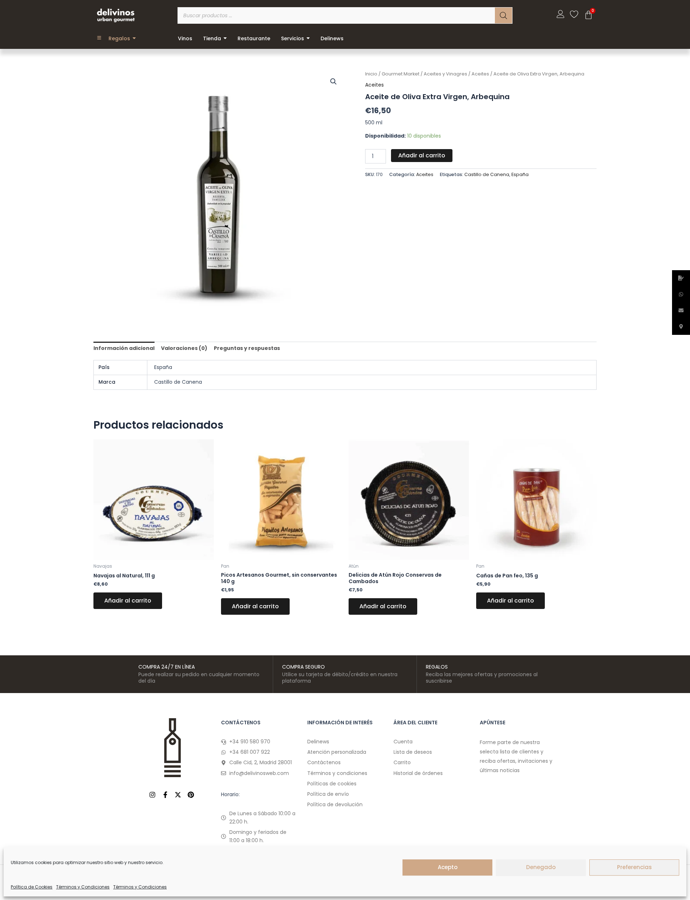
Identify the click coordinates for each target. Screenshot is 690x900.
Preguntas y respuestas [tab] (247, 348)
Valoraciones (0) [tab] (184, 348)
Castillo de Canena (486, 174)
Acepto (447, 867)
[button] (333, 81)
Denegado (541, 867)
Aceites (480, 73)
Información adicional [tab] (124, 348)
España (520, 174)
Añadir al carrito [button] (127, 600)
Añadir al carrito (421, 155)
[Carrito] (588, 14)
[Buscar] (503, 15)
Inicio (371, 73)
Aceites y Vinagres (445, 73)
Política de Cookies (31, 887)
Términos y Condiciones (83, 887)
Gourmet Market (400, 73)
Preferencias (634, 867)
